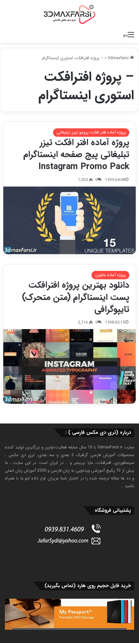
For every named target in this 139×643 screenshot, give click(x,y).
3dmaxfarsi (119, 58)
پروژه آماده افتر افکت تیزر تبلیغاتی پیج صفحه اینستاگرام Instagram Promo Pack (76, 155)
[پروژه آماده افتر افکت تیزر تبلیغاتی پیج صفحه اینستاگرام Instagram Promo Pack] (69, 220)
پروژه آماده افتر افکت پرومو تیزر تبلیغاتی (91, 132)
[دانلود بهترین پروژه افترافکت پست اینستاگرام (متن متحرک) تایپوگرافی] (69, 366)
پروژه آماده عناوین (110, 275)
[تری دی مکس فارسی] (69, 14)
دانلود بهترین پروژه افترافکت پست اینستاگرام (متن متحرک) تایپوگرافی (75, 297)
